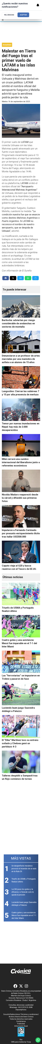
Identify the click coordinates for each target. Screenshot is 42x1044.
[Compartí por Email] (20, 278)
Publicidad (21, 1024)
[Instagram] (26, 986)
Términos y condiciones (29, 1014)
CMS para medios (17, 1042)
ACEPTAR (23, 15)
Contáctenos (21, 1021)
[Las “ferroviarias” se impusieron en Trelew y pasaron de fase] (21, 662)
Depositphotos (21, 1010)
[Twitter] (21, 986)
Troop (29, 1042)
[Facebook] (15, 986)
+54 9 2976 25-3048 (25, 1007)
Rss (21, 1039)
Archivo (11, 1017)
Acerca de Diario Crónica (24, 1017)
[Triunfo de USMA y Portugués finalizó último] (21, 594)
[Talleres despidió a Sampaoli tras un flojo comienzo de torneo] (21, 762)
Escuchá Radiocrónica (12, 1014)
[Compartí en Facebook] (5, 278)
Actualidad (7, 45)
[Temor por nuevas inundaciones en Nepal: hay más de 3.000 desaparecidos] (21, 409)
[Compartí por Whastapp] (28, 278)
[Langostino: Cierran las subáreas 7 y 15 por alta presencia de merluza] (21, 377)
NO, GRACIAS (9, 15)
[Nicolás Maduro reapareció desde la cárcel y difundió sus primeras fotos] (21, 481)
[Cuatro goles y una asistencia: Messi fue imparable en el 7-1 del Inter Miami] (21, 626)
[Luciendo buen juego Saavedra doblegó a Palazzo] (21, 694)
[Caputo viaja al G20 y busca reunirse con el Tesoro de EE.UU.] (21, 552)
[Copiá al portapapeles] (35, 278)
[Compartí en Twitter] (13, 278)
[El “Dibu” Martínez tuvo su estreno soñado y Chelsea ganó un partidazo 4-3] (21, 726)
